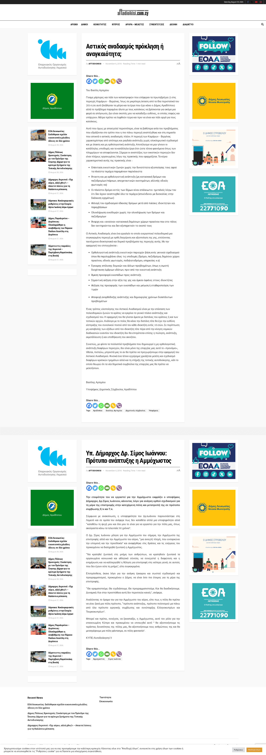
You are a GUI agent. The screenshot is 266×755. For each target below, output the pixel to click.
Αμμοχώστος (99, 659)
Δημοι (84, 24)
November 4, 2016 (114, 470)
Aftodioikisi (95, 64)
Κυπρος (116, 24)
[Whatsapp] (101, 81)
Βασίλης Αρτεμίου (114, 411)
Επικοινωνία (106, 701)
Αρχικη (74, 24)
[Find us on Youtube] (256, 2)
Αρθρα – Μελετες (134, 24)
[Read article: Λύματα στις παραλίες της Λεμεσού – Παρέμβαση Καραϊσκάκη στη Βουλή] (38, 250)
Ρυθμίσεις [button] (238, 750)
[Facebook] (89, 81)
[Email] (107, 81)
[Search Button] (262, 24)
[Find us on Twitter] (252, 2)
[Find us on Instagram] (261, 2)
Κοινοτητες (99, 24)
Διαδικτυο (188, 24)
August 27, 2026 (56, 193)
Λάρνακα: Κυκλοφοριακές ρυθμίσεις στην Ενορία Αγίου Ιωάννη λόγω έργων (61, 204)
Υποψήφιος (153, 411)
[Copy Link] (113, 81)
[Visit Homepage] (133, 12)
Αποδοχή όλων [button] (254, 750)
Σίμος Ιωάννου (114, 659)
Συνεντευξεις (156, 24)
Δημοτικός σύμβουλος (135, 411)
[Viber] (119, 81)
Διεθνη (173, 24)
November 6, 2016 (114, 64)
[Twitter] (95, 81)
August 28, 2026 (56, 145)
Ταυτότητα (105, 697)
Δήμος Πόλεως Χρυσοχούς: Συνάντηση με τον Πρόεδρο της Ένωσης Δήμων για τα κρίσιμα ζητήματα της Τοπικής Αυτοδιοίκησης (58, 716)
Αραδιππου (97, 411)
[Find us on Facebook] (248, 2)
